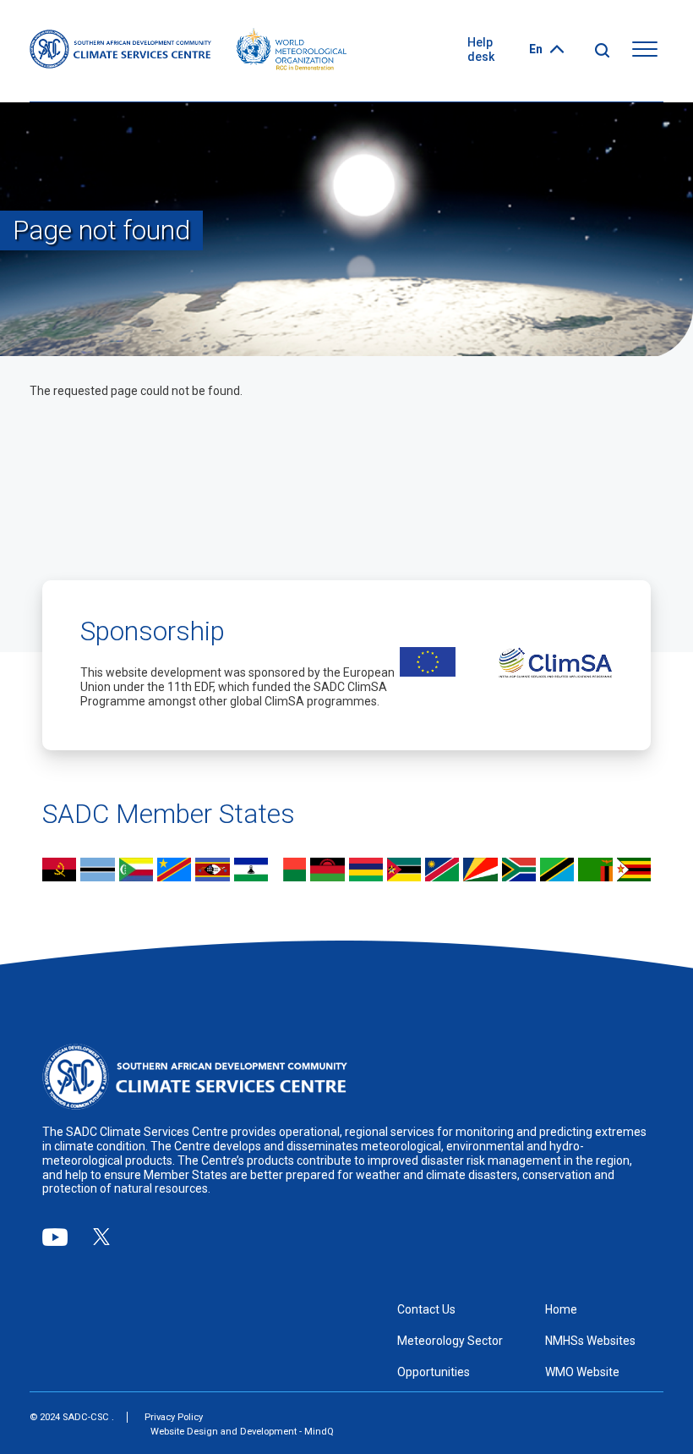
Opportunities (433, 1372)
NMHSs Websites (590, 1340)
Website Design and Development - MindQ (242, 1431)
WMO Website (582, 1372)
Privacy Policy (174, 1417)
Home (561, 1309)
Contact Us (426, 1309)
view (59, 871)
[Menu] (644, 50)
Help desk (480, 49)
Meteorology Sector (450, 1340)
